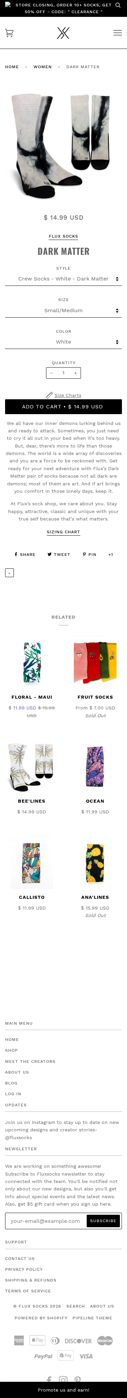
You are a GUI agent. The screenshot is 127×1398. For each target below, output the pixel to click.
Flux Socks (63, 236)
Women (43, 66)
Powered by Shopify (41, 1318)
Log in (13, 1094)
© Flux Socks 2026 (37, 1306)
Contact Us (20, 1258)
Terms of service (28, 1291)
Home (12, 66)
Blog (11, 1083)
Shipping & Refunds (31, 1280)
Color (63, 331)
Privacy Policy (24, 1269)
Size (63, 299)
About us (102, 1306)
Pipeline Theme (92, 1318)
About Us (17, 1072)
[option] (63, 143)
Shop (11, 1050)
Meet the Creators (30, 1061)
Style (63, 268)
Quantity (64, 362)
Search (75, 1306)
